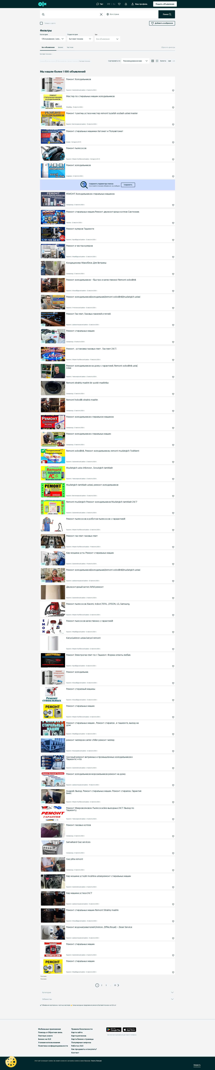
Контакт (75, 1053)
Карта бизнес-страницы (82, 1039)
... (110, 985)
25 (115, 985)
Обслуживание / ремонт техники (67, 61)
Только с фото (49, 23)
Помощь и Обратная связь (50, 1032)
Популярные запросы (81, 1042)
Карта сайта (76, 1032)
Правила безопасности (81, 1029)
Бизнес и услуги (51, 61)
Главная (42, 61)
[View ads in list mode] (152, 61)
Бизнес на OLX (44, 1039)
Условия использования (49, 1042)
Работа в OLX (77, 1046)
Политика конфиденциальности (53, 1046)
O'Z (108, 4)
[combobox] (72, 14)
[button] (126, 4)
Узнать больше (96, 1061)
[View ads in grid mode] (157, 61)
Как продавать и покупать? (84, 1049)
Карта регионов (78, 1036)
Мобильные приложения (49, 1029)
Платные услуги (45, 1036)
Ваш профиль (141, 4)
